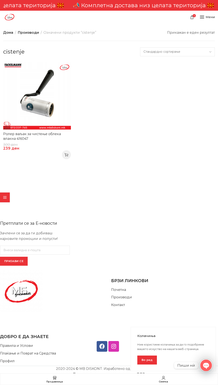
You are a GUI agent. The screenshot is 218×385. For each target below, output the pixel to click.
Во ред (147, 360)
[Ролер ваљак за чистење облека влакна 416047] (37, 96)
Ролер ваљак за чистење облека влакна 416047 (32, 136)
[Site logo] (9, 17)
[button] (66, 154)
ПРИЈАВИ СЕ (13, 261)
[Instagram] (113, 346)
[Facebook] (102, 346)
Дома (8, 33)
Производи (28, 33)
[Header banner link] (109, 5)
